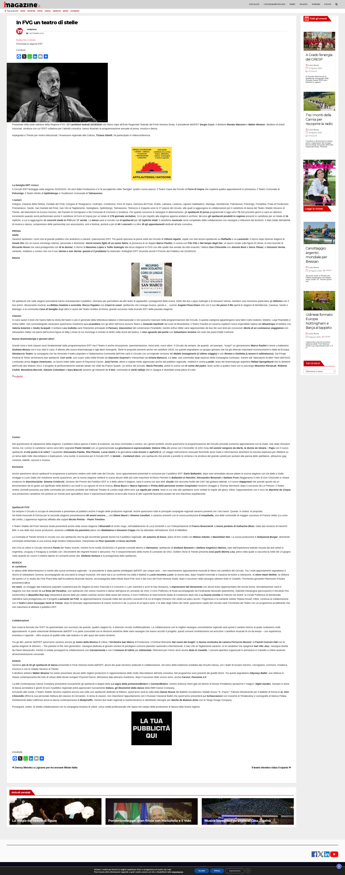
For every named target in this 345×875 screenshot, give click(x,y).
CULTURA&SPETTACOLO (274, 4)
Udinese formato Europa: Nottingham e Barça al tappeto (319, 321)
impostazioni (177, 872)
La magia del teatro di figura (34, 821)
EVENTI (327, 4)
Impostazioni (234, 870)
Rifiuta (217, 870)
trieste (39, 11)
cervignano (74, 11)
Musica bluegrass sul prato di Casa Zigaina (237, 821)
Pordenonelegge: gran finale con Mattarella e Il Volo (149, 821)
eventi (22, 11)
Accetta (201, 870)
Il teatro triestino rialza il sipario (270, 767)
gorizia (65, 11)
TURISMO (316, 4)
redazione (32, 29)
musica (48, 11)
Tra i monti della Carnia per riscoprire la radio (319, 119)
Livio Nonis (313, 65)
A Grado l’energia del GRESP (319, 57)
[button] (336, 4)
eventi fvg (31, 11)
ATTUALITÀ (254, 4)
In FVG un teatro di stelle (47, 22)
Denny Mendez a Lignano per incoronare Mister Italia (45, 767)
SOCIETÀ (304, 4)
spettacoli (57, 11)
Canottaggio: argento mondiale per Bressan (316, 255)
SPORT (292, 4)
